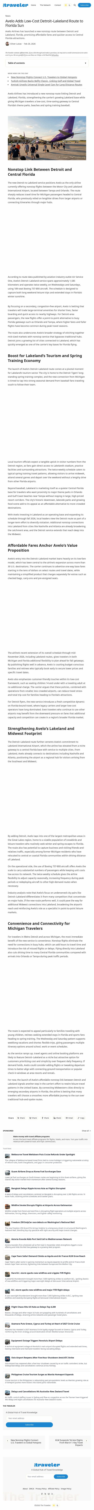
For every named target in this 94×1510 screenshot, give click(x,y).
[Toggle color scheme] (68, 5)
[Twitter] (45, 1494)
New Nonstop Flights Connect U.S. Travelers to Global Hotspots (44, 77)
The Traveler (45, 1505)
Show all (85, 1131)
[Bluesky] (49, 1494)
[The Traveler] (15, 5)
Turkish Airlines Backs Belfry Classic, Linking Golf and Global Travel (45, 80)
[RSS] (52, 1494)
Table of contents (16, 63)
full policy (55, 55)
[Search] (75, 5)
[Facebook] (42, 1494)
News (8, 16)
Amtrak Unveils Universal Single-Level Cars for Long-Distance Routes (46, 84)
